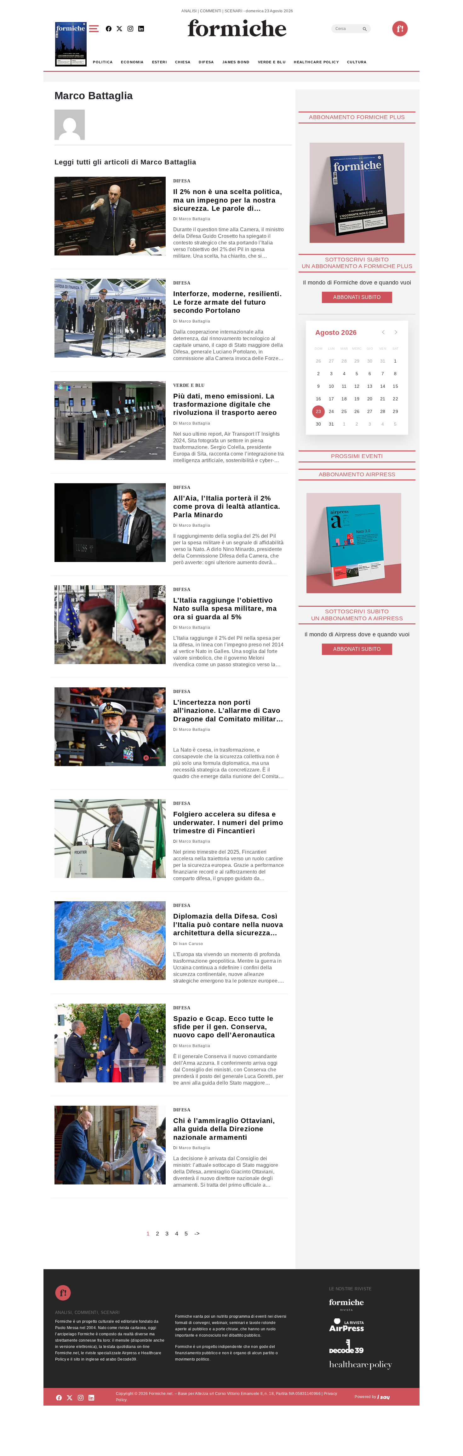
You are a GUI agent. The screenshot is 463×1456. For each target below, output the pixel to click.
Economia (132, 62)
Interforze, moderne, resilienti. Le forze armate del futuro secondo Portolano (227, 302)
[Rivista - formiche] (363, 1305)
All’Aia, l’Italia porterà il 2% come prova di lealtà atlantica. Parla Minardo (227, 506)
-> (197, 1233)
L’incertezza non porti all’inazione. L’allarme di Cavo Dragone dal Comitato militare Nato (227, 710)
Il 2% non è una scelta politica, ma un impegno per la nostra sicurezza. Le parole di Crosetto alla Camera (227, 200)
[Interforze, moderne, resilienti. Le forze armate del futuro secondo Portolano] (110, 318)
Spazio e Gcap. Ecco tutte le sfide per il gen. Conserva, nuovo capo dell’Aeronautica (224, 1027)
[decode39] (363, 1346)
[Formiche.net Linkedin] (141, 29)
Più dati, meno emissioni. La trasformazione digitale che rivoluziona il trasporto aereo (225, 404)
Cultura (357, 62)
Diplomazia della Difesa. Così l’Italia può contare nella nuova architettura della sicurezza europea (228, 924)
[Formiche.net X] (119, 29)
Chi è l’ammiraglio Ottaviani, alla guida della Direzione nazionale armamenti (224, 1129)
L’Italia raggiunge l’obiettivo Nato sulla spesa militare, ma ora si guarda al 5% (225, 608)
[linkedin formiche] (91, 1397)
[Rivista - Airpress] (363, 1324)
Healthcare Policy (316, 62)
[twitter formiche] (69, 1397)
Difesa (206, 62)
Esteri (159, 62)
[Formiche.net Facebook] (108, 29)
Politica (103, 62)
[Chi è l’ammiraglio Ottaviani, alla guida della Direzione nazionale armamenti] (110, 1145)
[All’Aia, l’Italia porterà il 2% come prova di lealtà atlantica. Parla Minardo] (110, 522)
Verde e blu (272, 62)
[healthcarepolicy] (363, 1365)
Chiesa (183, 62)
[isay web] (383, 1397)
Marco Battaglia (194, 219)
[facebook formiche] (59, 1397)
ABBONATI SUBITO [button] (356, 297)
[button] (95, 44)
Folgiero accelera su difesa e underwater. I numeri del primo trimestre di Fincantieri (228, 822)
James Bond (236, 62)
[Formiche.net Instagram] (130, 29)
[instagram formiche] (80, 1397)
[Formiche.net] (400, 29)
